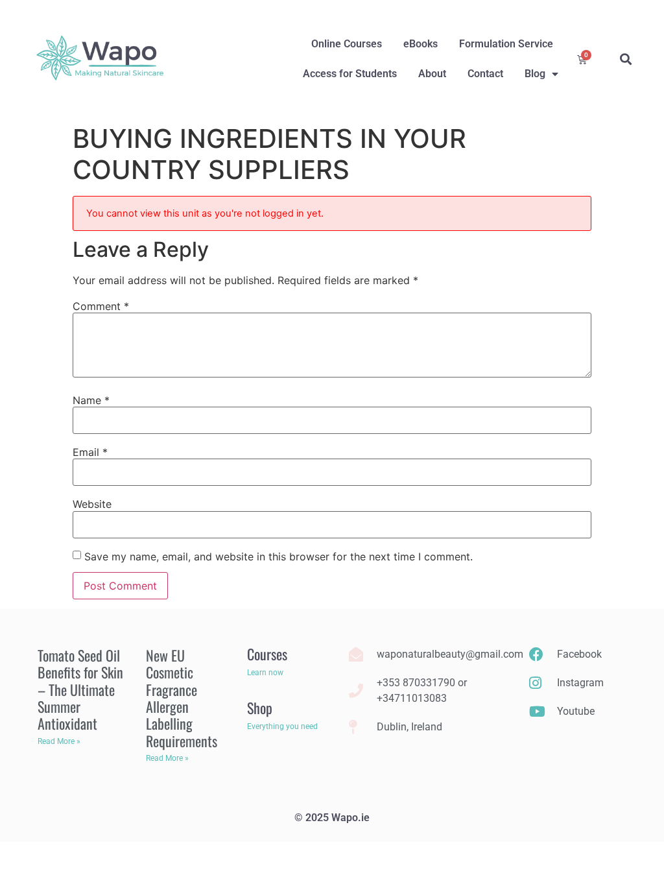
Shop (259, 707)
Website (92, 504)
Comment (101, 306)
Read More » (59, 741)
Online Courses (346, 44)
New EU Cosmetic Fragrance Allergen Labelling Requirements (181, 698)
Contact (485, 73)
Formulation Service (506, 44)
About (432, 73)
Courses (267, 653)
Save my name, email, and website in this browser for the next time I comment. (278, 556)
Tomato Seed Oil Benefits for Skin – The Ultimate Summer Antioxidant (80, 689)
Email (90, 452)
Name (91, 400)
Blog (535, 73)
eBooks (420, 44)
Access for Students (350, 73)
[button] (626, 58)
